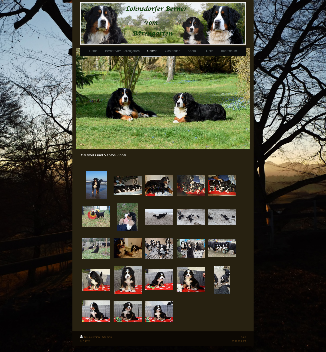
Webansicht (239, 340)
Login (242, 336)
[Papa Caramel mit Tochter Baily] (128, 248)
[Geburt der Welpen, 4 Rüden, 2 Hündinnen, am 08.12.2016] (191, 185)
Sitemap (107, 336)
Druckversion (92, 336)
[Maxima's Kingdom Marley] (96, 185)
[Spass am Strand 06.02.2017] (191, 217)
